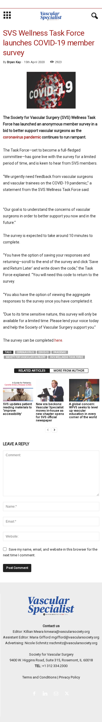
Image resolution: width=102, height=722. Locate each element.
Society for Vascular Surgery (25, 357)
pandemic (59, 352)
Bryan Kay (14, 62)
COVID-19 (44, 352)
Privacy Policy (69, 677)
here (58, 340)
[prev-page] (48, 430)
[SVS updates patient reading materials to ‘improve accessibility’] (18, 390)
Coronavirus (25, 352)
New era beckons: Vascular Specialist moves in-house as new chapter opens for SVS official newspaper (50, 412)
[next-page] (54, 430)
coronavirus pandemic (22, 137)
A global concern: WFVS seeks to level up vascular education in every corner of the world (83, 410)
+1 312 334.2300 (54, 666)
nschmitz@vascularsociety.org (73, 643)
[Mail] (57, 694)
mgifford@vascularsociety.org (75, 637)
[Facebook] (35, 694)
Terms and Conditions (39, 677)
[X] (68, 694)
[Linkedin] (46, 694)
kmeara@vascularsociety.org (67, 632)
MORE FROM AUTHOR (69, 370)
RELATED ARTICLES (31, 370)
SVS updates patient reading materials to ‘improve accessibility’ (17, 409)
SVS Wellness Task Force (66, 357)
